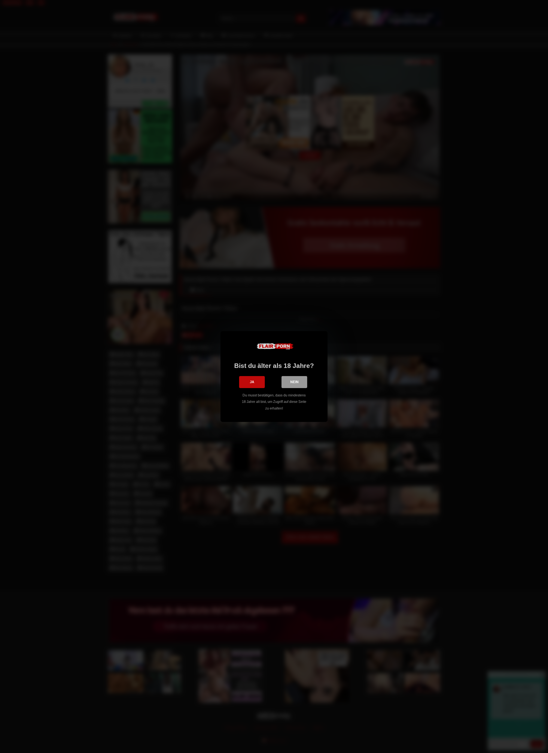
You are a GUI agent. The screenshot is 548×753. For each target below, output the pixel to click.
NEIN (294, 382)
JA (252, 382)
